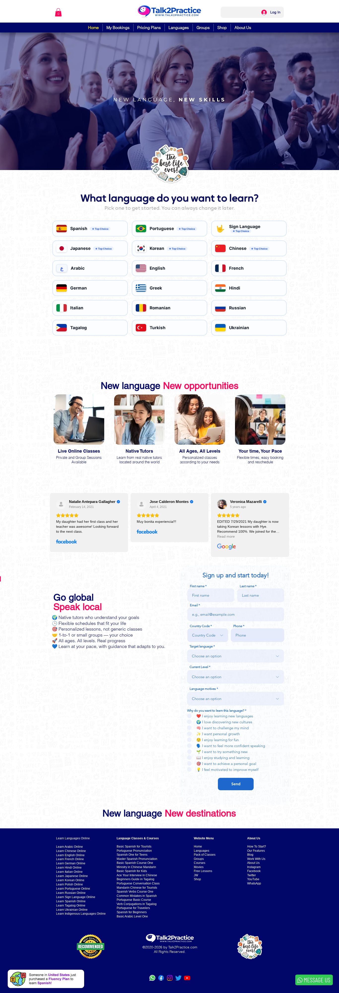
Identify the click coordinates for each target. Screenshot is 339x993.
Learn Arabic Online (69, 846)
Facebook (254, 871)
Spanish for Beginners (132, 912)
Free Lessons (203, 871)
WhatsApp (254, 883)
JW (196, 875)
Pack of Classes (204, 854)
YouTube (253, 879)
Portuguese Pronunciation (134, 850)
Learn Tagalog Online (70, 905)
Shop (197, 879)
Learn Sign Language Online (75, 897)
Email (194, 605)
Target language (201, 646)
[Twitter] (178, 978)
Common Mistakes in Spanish (137, 896)
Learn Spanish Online (71, 901)
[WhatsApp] (152, 978)
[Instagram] (169, 978)
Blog (250, 854)
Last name (247, 586)
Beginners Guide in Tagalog (135, 879)
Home (198, 846)
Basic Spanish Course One (135, 863)
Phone (237, 626)
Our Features (256, 850)
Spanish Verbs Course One (135, 891)
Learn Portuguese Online (73, 888)
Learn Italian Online (69, 872)
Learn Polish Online (69, 884)
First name (197, 586)
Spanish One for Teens (132, 854)
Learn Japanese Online (72, 876)
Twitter (251, 875)
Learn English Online (70, 855)
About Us (253, 863)
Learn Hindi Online (69, 867)
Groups (199, 859)
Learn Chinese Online (71, 851)
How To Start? (256, 846)
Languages (201, 850)
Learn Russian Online (71, 893)
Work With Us (256, 859)
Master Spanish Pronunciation (137, 859)
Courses (199, 863)
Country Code (200, 626)
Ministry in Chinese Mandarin (136, 867)
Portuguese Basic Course (134, 900)
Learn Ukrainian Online (72, 909)
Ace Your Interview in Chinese (137, 875)
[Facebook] (161, 978)
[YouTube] (187, 978)
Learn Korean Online (70, 880)
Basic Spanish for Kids (132, 871)
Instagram (254, 867)
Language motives (203, 688)
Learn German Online (70, 863)
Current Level (199, 667)
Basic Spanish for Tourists (134, 846)
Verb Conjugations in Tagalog (137, 904)
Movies (198, 867)
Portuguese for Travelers (133, 908)
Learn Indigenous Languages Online (81, 913)
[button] (58, 12)
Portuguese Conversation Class (138, 883)
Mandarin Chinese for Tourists (137, 887)
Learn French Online (70, 859)
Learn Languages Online (73, 838)
